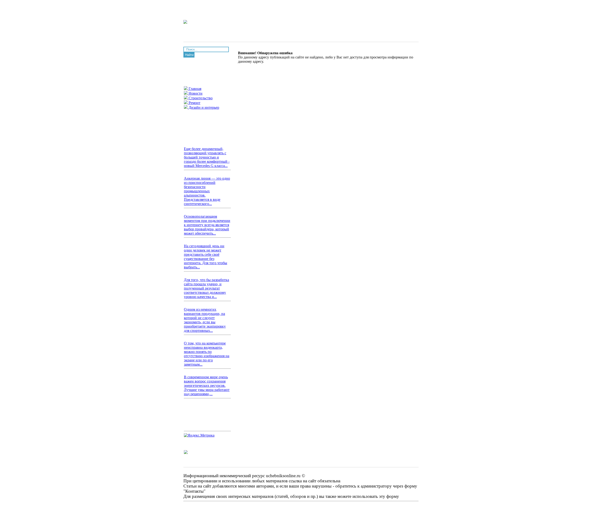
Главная (194, 89)
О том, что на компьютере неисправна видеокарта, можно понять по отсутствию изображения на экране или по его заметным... (206, 353)
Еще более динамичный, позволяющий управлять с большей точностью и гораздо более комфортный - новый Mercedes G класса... (207, 157)
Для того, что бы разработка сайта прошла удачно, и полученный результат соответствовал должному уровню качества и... (206, 288)
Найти (189, 55)
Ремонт (194, 103)
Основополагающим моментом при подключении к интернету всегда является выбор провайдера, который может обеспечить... (207, 224)
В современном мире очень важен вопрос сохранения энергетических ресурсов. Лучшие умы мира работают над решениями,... (207, 385)
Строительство (200, 98)
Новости (195, 93)
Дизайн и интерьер (203, 107)
